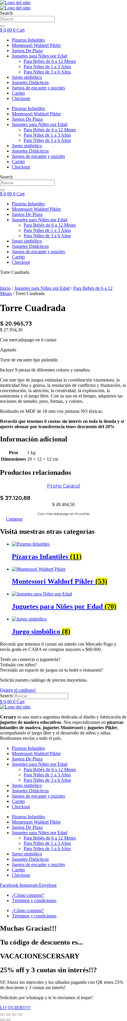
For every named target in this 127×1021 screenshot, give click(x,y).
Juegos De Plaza (27, 214)
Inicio (5, 288)
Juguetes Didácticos (30, 246)
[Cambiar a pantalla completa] (8, 1014)
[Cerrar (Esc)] (20, 1014)
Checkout (21, 262)
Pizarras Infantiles (28, 203)
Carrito (18, 256)
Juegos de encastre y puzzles (38, 251)
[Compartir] (14, 1014)
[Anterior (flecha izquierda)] (2, 1020)
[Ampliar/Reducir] (2, 1014)
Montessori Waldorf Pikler (36, 209)
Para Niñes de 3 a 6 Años (47, 235)
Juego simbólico (27, 240)
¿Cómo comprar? (28, 895)
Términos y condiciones (34, 900)
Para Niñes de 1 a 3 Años (47, 230)
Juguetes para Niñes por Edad (39, 219)
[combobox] (27, 183)
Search (6, 695)
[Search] (2, 190)
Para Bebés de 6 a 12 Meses (50, 225)
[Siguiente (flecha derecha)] (8, 1020)
